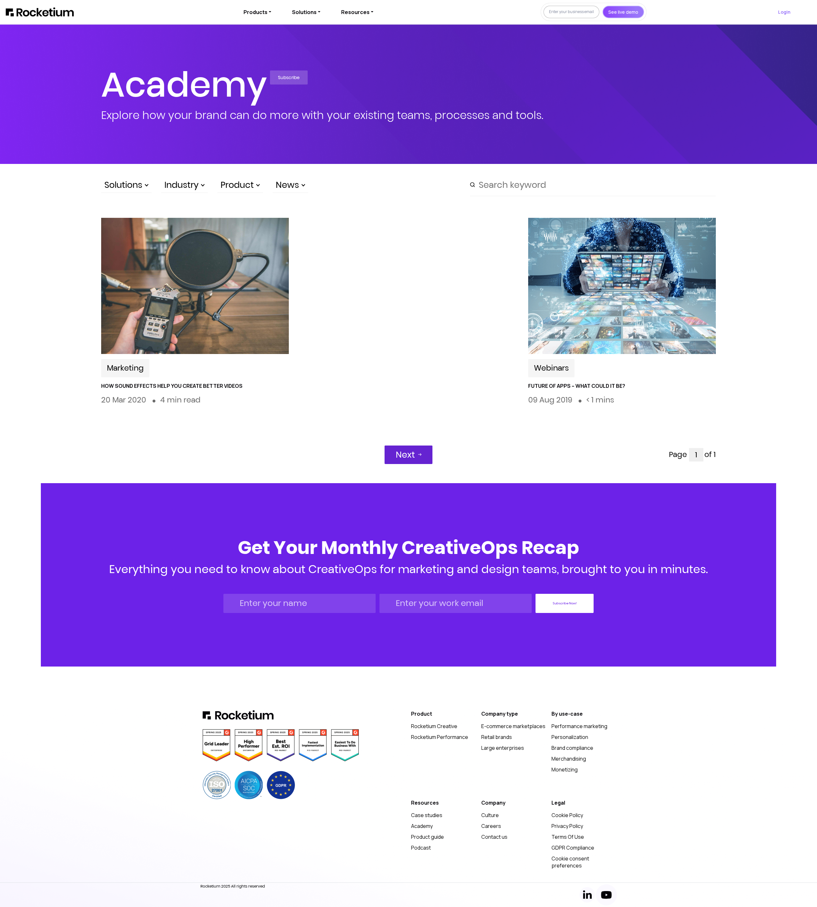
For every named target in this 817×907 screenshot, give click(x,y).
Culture (490, 815)
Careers (491, 826)
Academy (422, 826)
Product (238, 184)
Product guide (427, 836)
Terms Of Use (567, 836)
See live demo (623, 12)
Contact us (494, 836)
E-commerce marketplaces (513, 726)
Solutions (304, 12)
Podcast (421, 847)
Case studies (426, 815)
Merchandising (568, 758)
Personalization (569, 737)
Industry (182, 184)
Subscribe (289, 77)
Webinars (551, 368)
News (288, 184)
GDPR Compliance (572, 847)
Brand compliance (572, 747)
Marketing (125, 368)
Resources (355, 12)
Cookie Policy (567, 815)
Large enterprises (502, 747)
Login (784, 12)
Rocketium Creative (434, 726)
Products (255, 12)
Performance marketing (579, 726)
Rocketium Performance (439, 737)
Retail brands (496, 737)
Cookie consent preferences (570, 862)
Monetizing (564, 769)
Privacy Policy (567, 826)
